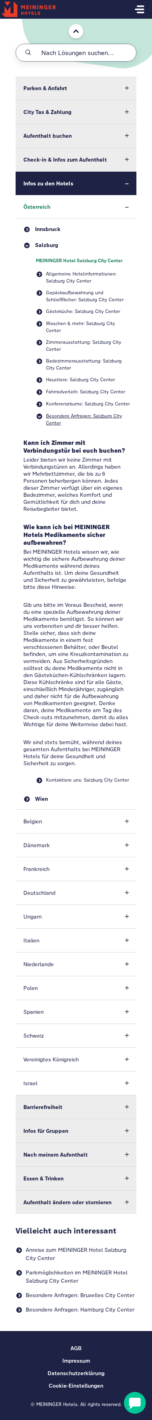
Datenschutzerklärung (76, 1373)
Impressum (76, 1360)
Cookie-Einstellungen (76, 1385)
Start (69, 22)
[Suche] (28, 52)
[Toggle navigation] (139, 9)
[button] (76, 88)
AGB (76, 1348)
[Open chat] (135, 1403)
